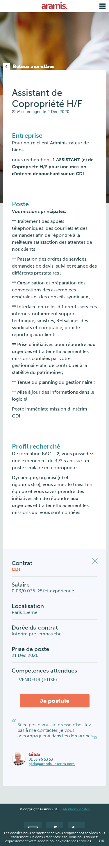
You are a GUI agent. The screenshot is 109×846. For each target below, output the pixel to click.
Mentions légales (76, 809)
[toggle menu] (102, 6)
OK (101, 841)
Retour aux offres (33, 66)
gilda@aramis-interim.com (51, 763)
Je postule (54, 700)
